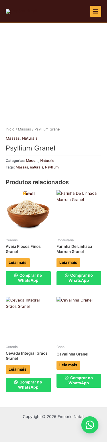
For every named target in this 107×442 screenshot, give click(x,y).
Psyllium (52, 167)
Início (10, 129)
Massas (24, 129)
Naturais (29, 138)
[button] (89, 424)
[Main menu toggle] (95, 11)
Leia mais (18, 262)
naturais (36, 167)
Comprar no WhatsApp (30, 278)
